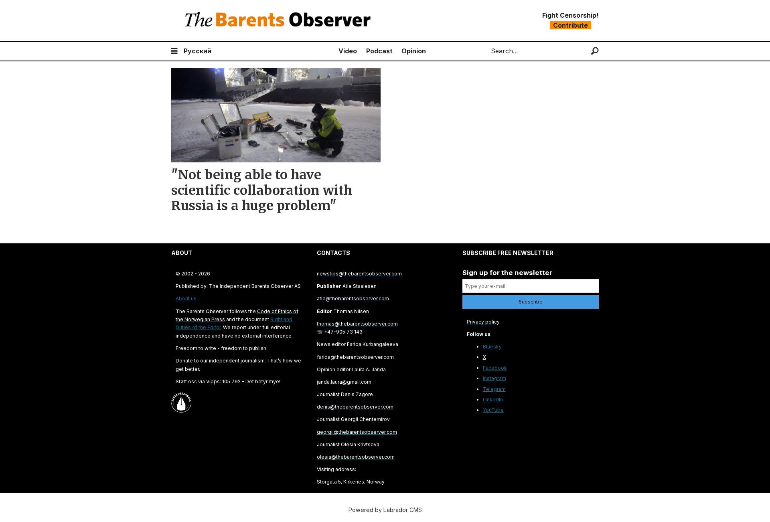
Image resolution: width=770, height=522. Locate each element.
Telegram (494, 389)
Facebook (495, 368)
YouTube (493, 410)
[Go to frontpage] (279, 20)
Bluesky (492, 347)
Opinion (413, 51)
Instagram (494, 378)
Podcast (379, 51)
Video (347, 51)
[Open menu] (174, 51)
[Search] (595, 51)
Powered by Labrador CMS (385, 509)
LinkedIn (493, 400)
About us (186, 298)
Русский (197, 51)
